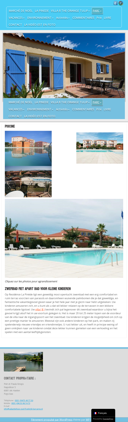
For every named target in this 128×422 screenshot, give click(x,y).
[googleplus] (120, 3)
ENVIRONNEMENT (39, 18)
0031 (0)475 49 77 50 (24, 400)
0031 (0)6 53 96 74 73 (20, 403)
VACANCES (16, 18)
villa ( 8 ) (40, 309)
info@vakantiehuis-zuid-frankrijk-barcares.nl (23, 409)
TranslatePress (108, 419)
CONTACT (15, 24)
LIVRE (107, 18)
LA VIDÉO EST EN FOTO (39, 24)
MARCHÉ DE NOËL (21, 11)
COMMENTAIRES (83, 18)
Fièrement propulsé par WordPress (51, 419)
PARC (96, 11)
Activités (62, 18)
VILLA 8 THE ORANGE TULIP (69, 11)
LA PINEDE (42, 11)
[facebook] (115, 3)
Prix (99, 18)
